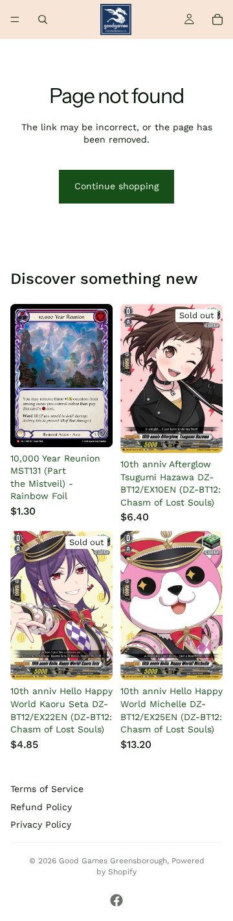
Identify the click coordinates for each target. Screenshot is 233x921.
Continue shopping (116, 186)
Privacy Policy (40, 824)
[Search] (42, 19)
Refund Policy (41, 807)
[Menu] (15, 19)
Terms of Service (46, 789)
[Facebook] (116, 900)
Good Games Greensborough (113, 860)
